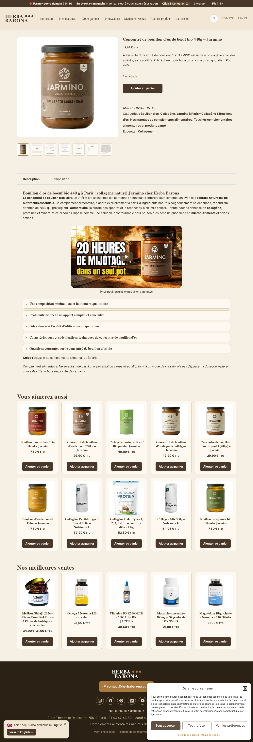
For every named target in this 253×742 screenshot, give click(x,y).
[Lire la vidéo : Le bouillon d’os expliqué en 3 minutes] (126, 257)
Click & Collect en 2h (176, 3)
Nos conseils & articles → (126, 711)
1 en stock (130, 76)
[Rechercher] (213, 18)
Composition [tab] (60, 179)
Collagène (167, 114)
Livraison (200, 3)
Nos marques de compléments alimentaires (161, 119)
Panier (243, 18)
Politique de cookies (188, 734)
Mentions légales (210, 734)
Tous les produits (160, 18)
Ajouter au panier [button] (37, 466)
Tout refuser (197, 725)
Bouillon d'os (150, 114)
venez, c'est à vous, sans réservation (117, 3)
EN (222, 3)
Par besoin (46, 18)
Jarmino (136, 193)
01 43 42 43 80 (120, 718)
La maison (182, 18)
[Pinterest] (121, 701)
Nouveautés (112, 18)
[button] (245, 688)
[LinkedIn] (132, 701)
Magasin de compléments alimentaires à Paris (65, 358)
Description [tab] (31, 179)
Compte (228, 18)
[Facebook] (110, 701)
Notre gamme (90, 18)
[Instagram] (100, 701)
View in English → (21, 732)
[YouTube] (142, 701)
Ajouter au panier (142, 88)
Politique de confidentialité (134, 731)
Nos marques (67, 18)
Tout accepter (166, 725)
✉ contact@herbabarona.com (126, 686)
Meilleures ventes (135, 18)
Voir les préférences (230, 725)
